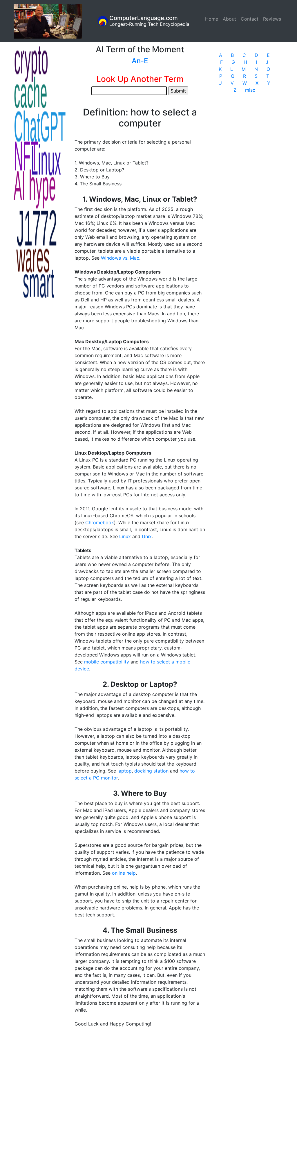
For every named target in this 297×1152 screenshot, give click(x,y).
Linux (125, 536)
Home (212, 19)
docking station (151, 771)
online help (124, 873)
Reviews (272, 19)
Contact (249, 19)
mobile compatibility (106, 662)
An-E (140, 61)
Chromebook (99, 522)
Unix (147, 536)
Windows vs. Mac (120, 258)
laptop (124, 771)
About (229, 19)
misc (250, 90)
